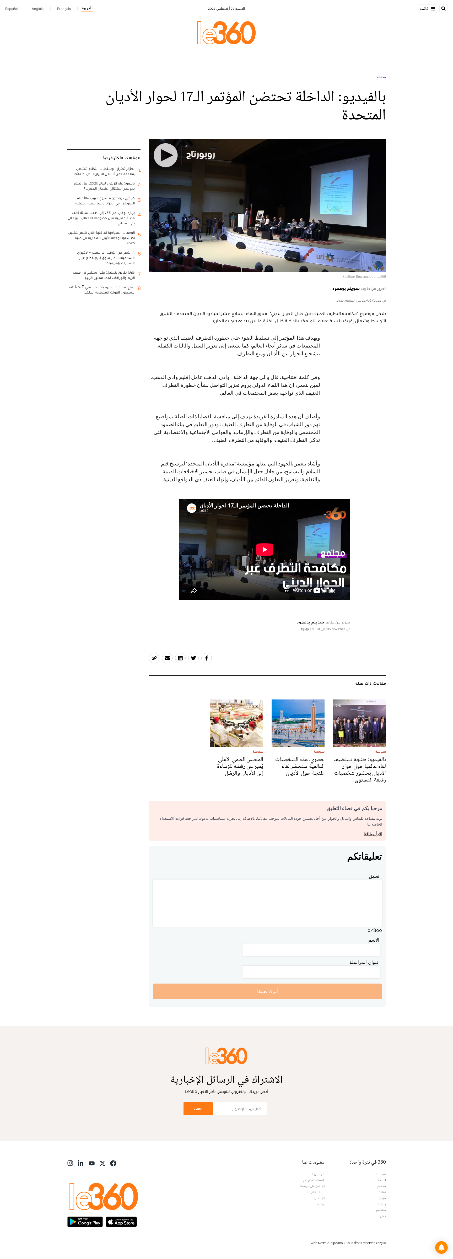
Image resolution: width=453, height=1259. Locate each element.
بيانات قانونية (316, 1192)
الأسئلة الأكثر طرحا (313, 1180)
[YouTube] (92, 1162)
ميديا (382, 1198)
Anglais (38, 9)
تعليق (374, 876)
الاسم (373, 940)
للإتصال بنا (317, 1198)
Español (11, 9)
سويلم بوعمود (346, 288)
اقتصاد (381, 1180)
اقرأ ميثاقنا (373, 833)
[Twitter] (102, 1162)
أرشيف (320, 1204)
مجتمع (381, 77)
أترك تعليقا (267, 991)
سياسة (381, 1174)
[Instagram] (70, 1162)
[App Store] (121, 1221)
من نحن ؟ (318, 1174)
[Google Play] (85, 1221)
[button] (441, 1247)
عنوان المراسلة (364, 962)
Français (64, 9)
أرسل (198, 1108)
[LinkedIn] (81, 1162)
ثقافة (382, 1192)
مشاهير (381, 1210)
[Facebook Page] (113, 1162)
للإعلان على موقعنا (312, 1186)
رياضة (382, 1204)
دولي (383, 1216)
